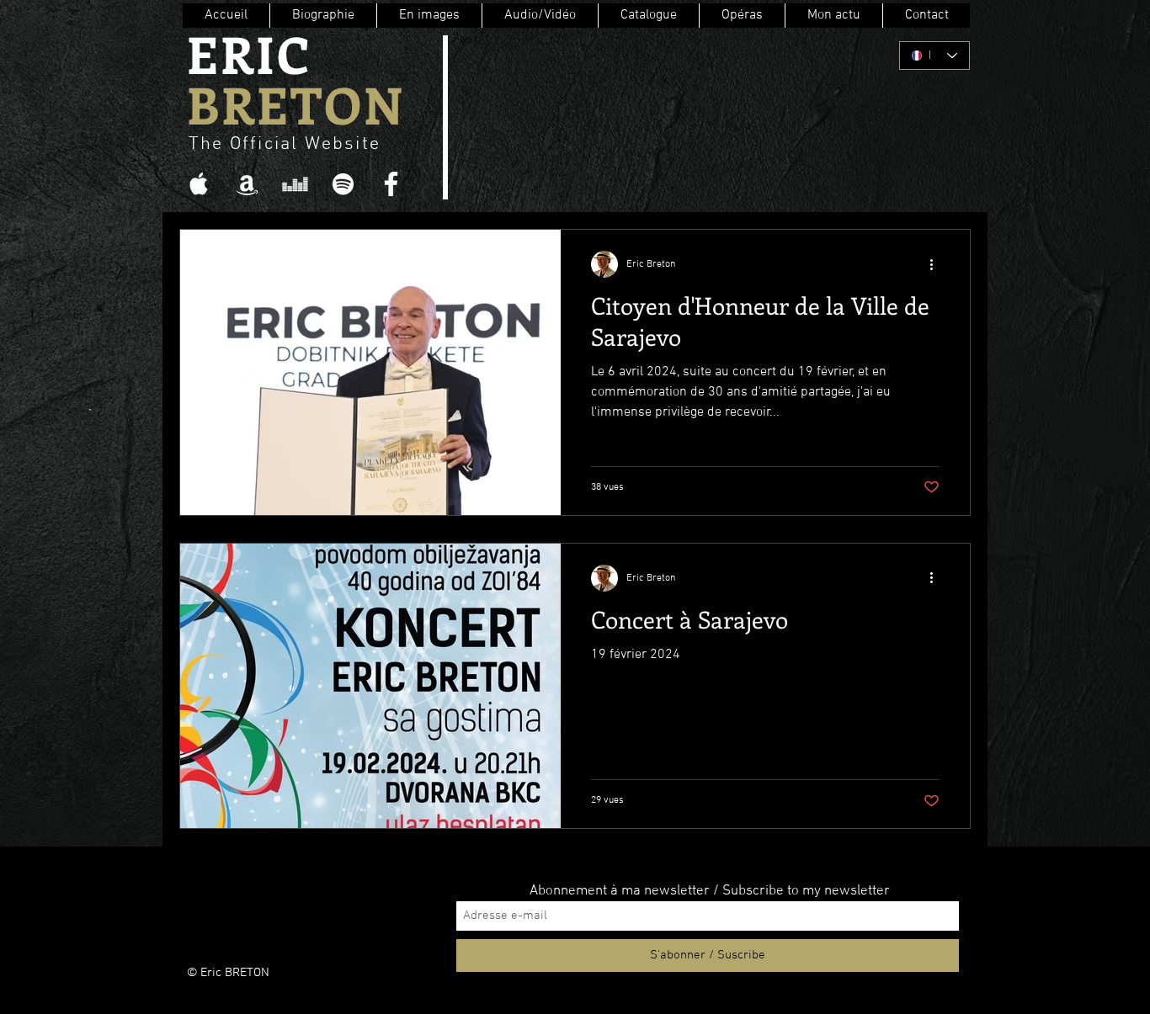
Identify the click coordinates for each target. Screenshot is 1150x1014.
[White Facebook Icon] (391, 183)
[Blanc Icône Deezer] (295, 183)
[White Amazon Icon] (247, 183)
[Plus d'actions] (937, 264)
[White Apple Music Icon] (199, 183)
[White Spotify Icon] (343, 183)
